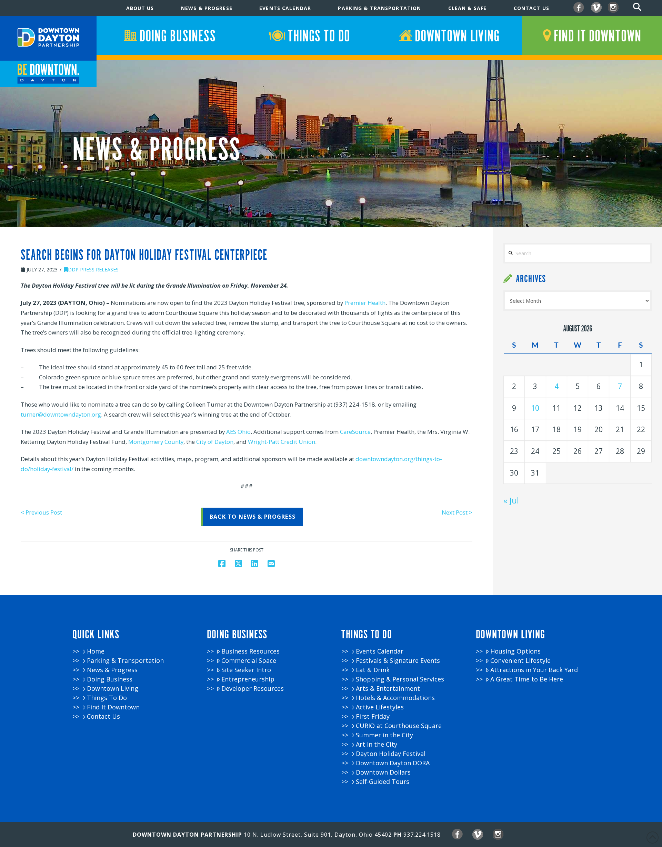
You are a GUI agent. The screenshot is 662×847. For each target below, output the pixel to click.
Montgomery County (155, 442)
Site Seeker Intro (246, 670)
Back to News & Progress (252, 516)
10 (535, 408)
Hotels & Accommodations (395, 698)
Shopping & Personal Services (400, 679)
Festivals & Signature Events (398, 660)
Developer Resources (252, 688)
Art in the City (376, 744)
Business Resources (250, 651)
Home (95, 651)
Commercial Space (248, 660)
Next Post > (457, 512)
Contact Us (103, 716)
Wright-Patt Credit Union (281, 442)
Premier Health (364, 303)
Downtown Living (112, 688)
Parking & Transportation (125, 660)
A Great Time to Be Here (526, 679)
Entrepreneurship (247, 679)
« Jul (511, 500)
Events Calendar (379, 651)
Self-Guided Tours (382, 781)
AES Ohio (238, 432)
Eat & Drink (373, 670)
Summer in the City (384, 735)
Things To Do (107, 698)
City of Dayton (214, 442)
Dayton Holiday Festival (390, 753)
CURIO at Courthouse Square (399, 726)
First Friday (373, 716)
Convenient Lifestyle (520, 660)
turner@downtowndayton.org (61, 414)
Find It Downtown (113, 707)
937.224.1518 (422, 834)
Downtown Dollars (383, 772)
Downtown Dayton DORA (393, 763)
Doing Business (109, 679)
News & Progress (112, 670)
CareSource (355, 432)
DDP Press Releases (93, 269)
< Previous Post (41, 512)
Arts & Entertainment (388, 688)
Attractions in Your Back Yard (534, 670)
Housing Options (515, 651)
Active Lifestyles (380, 707)
